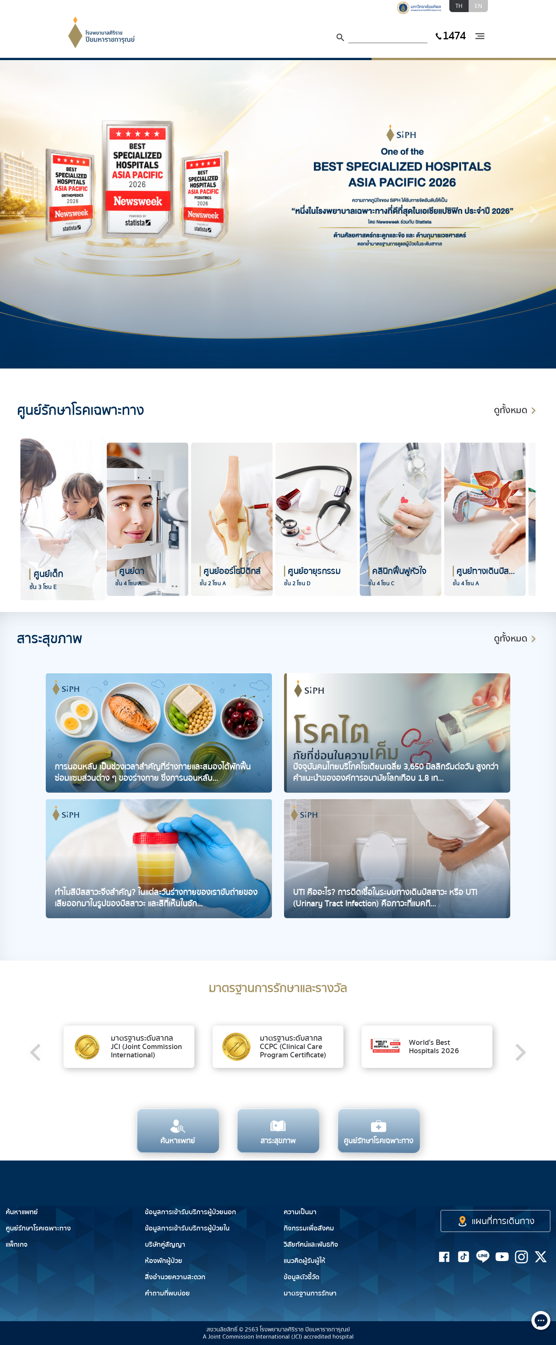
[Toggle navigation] (479, 36)
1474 (454, 36)
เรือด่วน (485, 1190)
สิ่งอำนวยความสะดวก (175, 1277)
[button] (22, 214)
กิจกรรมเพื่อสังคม (309, 1228)
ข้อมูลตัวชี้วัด (301, 1277)
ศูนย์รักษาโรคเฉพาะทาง (38, 1228)
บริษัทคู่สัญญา (165, 1244)
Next (514, 524)
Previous (29, 524)
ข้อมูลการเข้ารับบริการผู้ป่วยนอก (190, 1212)
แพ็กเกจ (17, 1244)
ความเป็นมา (300, 1212)
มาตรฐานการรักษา (310, 1293)
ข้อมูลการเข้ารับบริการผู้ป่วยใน (187, 1228)
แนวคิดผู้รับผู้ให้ (304, 1260)
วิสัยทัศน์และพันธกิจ (311, 1244)
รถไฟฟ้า (440, 1190)
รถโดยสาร (535, 1190)
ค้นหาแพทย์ (22, 1212)
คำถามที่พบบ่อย (167, 1293)
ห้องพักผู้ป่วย (163, 1260)
